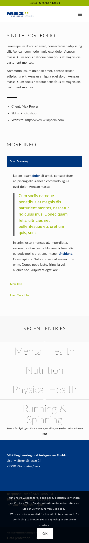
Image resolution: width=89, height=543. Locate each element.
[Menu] (80, 14)
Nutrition (44, 371)
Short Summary (19, 161)
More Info (16, 284)
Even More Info (19, 295)
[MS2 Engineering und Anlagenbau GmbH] (37, 14)
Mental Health (44, 351)
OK (45, 533)
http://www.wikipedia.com (44, 120)
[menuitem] (80, 14)
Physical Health (44, 390)
